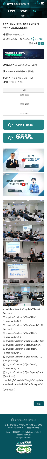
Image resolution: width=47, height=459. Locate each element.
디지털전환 (10, 390)
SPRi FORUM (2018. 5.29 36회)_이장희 (24, 126)
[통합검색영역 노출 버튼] (38, 3)
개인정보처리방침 (33, 427)
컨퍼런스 (23, 10)
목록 (39, 403)
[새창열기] (24, 443)
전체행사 (11, 10)
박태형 (6, 34)
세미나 (23, 15)
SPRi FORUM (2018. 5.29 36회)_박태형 (24, 139)
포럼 (35, 10)
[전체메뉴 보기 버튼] (42, 3)
